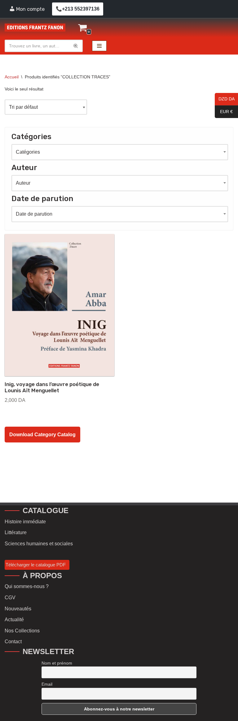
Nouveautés (18, 608)
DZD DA (225, 99)
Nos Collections (22, 630)
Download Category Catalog (42, 434)
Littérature (16, 532)
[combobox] (119, 152)
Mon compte (30, 9)
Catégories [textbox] (28, 152)
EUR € (224, 112)
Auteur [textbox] (23, 183)
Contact (13, 641)
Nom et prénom (57, 663)
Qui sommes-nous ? (27, 586)
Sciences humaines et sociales (39, 543)
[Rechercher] (76, 46)
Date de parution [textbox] (34, 214)
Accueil (12, 76)
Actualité (14, 619)
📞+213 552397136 (77, 8)
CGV (10, 597)
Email (47, 684)
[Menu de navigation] (99, 46)
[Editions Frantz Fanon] (35, 28)
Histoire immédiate (25, 521)
